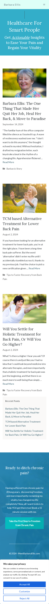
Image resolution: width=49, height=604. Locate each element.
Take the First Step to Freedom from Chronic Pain (24, 523)
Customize (24, 591)
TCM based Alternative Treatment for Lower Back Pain (22, 223)
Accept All (24, 584)
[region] (24, 582)
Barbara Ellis (12, 4)
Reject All (24, 598)
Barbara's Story (14, 168)
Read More (8, 162)
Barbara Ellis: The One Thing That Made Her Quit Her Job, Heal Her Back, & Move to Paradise (22, 412)
